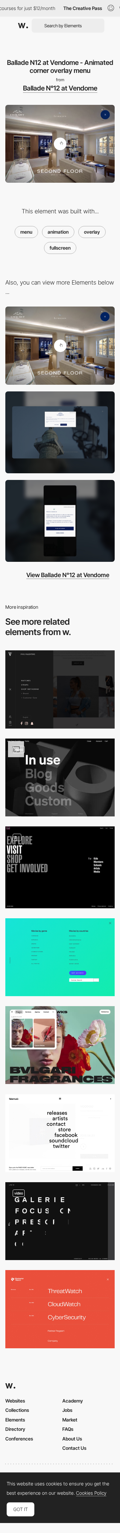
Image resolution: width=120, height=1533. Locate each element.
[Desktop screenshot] (60, 432)
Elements (15, 1420)
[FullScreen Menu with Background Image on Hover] (60, 777)
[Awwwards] (23, 25)
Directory (15, 1429)
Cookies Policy (91, 1493)
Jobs (67, 1410)
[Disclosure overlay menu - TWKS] (60, 1045)
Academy (72, 1401)
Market (69, 1420)
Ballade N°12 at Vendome (60, 88)
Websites (15, 1401)
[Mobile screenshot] (60, 521)
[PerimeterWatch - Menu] (60, 1309)
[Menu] (60, 867)
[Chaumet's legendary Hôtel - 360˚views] (60, 345)
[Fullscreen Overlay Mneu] (60, 1133)
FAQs (67, 1429)
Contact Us (74, 1448)
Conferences (19, 1438)
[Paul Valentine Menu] (60, 689)
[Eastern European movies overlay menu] (60, 957)
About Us (72, 1438)
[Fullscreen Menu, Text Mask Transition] (60, 1221)
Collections (17, 1410)
